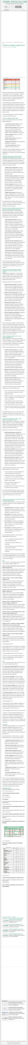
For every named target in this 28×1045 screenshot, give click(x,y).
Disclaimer (19, 1041)
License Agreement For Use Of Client (15, 1002)
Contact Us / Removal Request (11, 1041)
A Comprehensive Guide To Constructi (15, 1012)
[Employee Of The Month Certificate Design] (5, 1018)
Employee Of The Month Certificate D (15, 1017)
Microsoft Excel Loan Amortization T (16, 919)
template (14, 916)
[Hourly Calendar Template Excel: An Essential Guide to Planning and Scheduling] (6, 925)
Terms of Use (17, 1042)
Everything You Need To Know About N (15, 1007)
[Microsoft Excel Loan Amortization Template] (6, 920)
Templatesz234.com (15, 1)
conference (8, 916)
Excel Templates (9, 42)
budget (5, 916)
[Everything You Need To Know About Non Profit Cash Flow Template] (5, 1010)
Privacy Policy (12, 1042)
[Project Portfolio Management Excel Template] (6, 935)
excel (11, 916)
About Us (3, 1041)
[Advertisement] (14, 26)
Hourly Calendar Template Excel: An (16, 924)
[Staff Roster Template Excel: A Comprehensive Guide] (6, 931)
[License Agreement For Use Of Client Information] (5, 1005)
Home (3, 42)
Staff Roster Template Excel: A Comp (16, 929)
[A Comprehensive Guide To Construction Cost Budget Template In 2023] (5, 1015)
